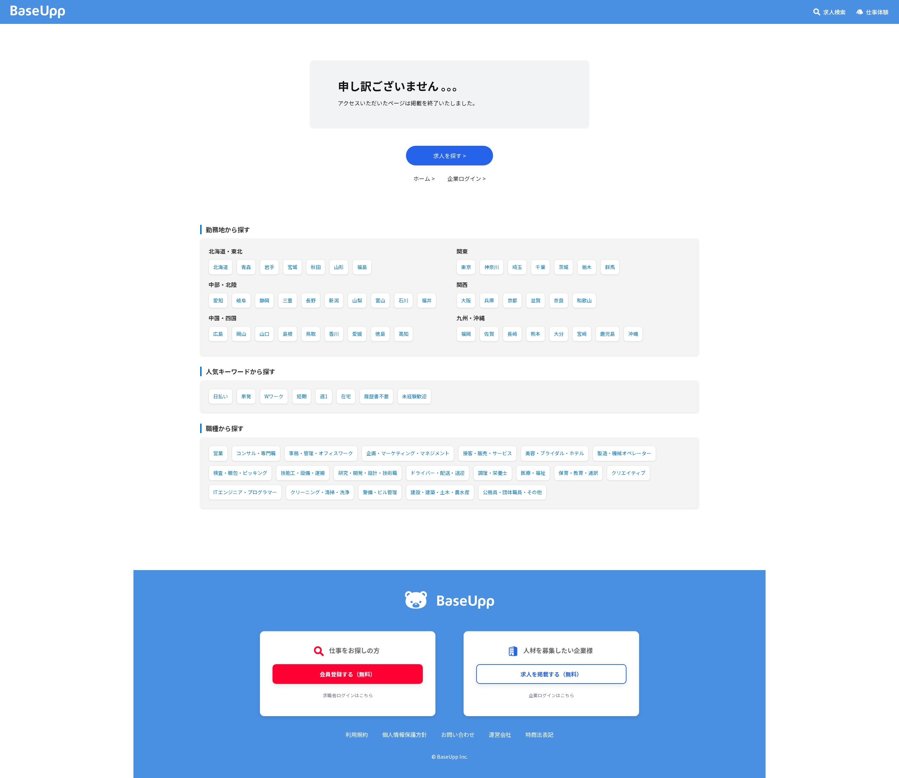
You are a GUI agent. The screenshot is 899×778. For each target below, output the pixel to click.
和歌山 (584, 300)
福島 (362, 266)
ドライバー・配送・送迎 (438, 472)
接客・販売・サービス (487, 453)
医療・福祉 (533, 472)
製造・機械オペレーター (624, 453)
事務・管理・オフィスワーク (321, 453)
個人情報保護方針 (404, 734)
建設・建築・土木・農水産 (440, 492)
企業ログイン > (466, 178)
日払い (220, 396)
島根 (288, 333)
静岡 (264, 300)
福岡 (466, 333)
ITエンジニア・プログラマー (245, 492)
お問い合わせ (458, 734)
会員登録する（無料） (348, 674)
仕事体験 (877, 12)
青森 (246, 266)
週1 (324, 396)
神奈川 (491, 266)
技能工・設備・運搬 (303, 472)
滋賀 (535, 300)
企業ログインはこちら (551, 695)
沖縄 (633, 333)
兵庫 (489, 300)
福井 (427, 300)
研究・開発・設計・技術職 (367, 472)
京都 (512, 300)
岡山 (241, 333)
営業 (218, 453)
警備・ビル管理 (380, 492)
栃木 (587, 266)
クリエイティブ (628, 472)
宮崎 (582, 333)
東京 (466, 266)
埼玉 (517, 266)
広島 (218, 333)
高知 (403, 333)
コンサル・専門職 (256, 453)
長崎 (512, 333)
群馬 (610, 266)
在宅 (346, 396)
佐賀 (489, 333)
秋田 (316, 266)
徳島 (380, 333)
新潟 (334, 300)
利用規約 (357, 734)
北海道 (220, 266)
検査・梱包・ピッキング (240, 472)
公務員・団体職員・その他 (512, 492)
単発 (246, 396)
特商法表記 (539, 734)
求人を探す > (449, 155)
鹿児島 (607, 333)
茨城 (564, 266)
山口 (264, 333)
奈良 (559, 300)
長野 (311, 300)
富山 (380, 300)
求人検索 (834, 12)
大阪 (466, 300)
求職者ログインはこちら (348, 695)
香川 (334, 333)
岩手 (269, 266)
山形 (339, 266)
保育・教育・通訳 (578, 472)
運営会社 (500, 734)
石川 (403, 300)
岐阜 (241, 300)
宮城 (292, 266)
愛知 (218, 300)
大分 (559, 333)
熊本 (535, 333)
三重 (288, 300)
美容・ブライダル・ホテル (554, 453)
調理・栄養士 (492, 472)
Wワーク (273, 396)
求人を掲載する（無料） (551, 674)
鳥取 (311, 333)
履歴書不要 (376, 396)
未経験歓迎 (414, 396)
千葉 (540, 266)
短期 (302, 396)
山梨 (357, 300)
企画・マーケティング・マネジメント (408, 453)
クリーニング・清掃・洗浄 (319, 492)
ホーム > (424, 178)
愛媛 (357, 333)
